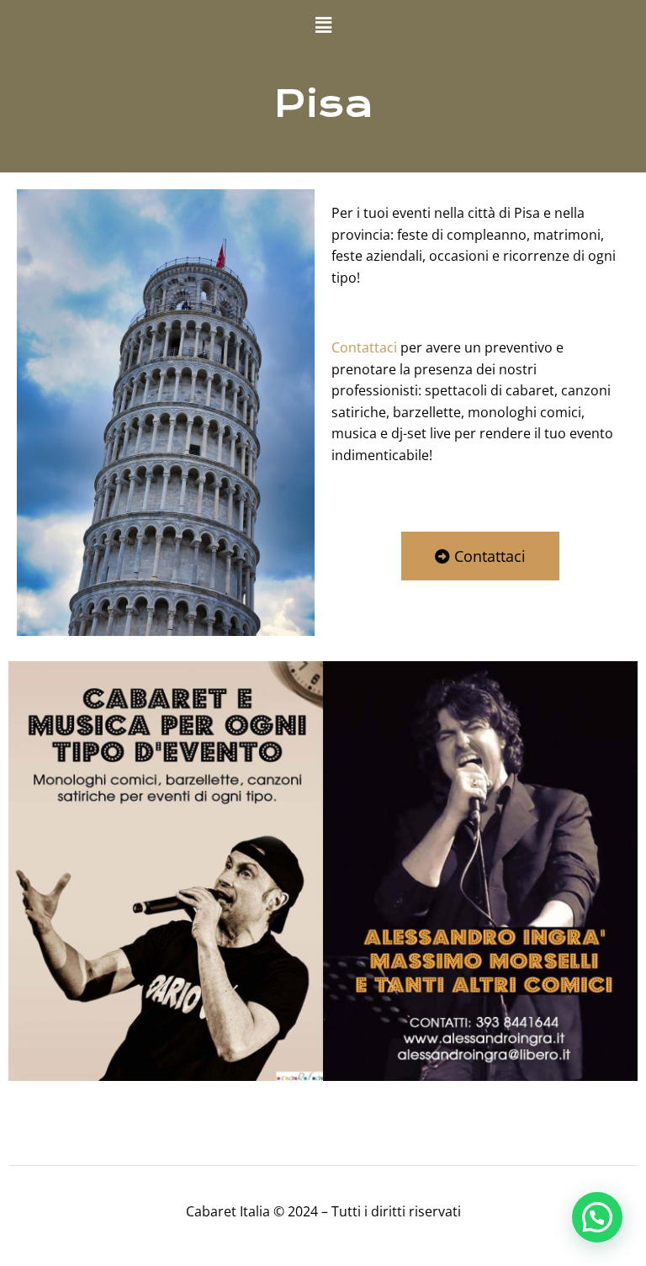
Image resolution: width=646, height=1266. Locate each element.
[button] (323, 24)
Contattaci (364, 347)
